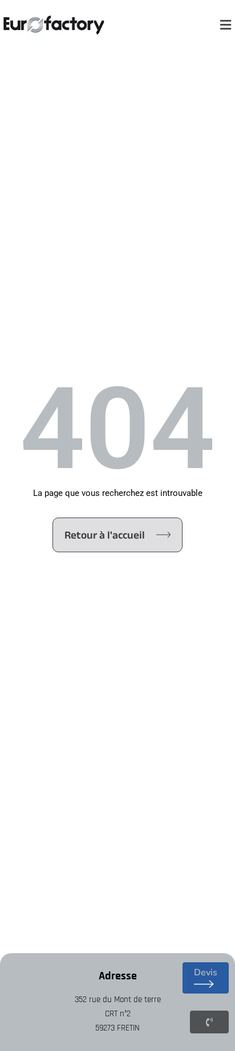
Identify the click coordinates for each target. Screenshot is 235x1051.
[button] (225, 25)
